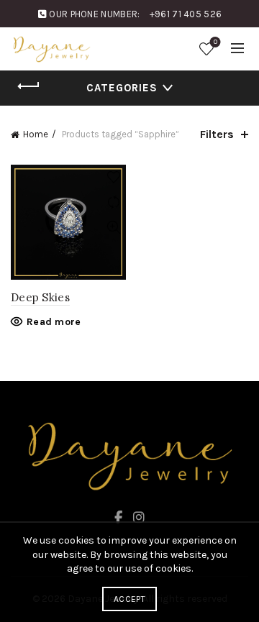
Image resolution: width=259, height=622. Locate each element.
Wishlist (215, 42)
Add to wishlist (113, 177)
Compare (113, 202)
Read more (54, 322)
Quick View (113, 227)
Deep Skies (40, 297)
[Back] (29, 86)
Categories (122, 87)
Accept (129, 599)
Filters (217, 134)
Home (35, 134)
